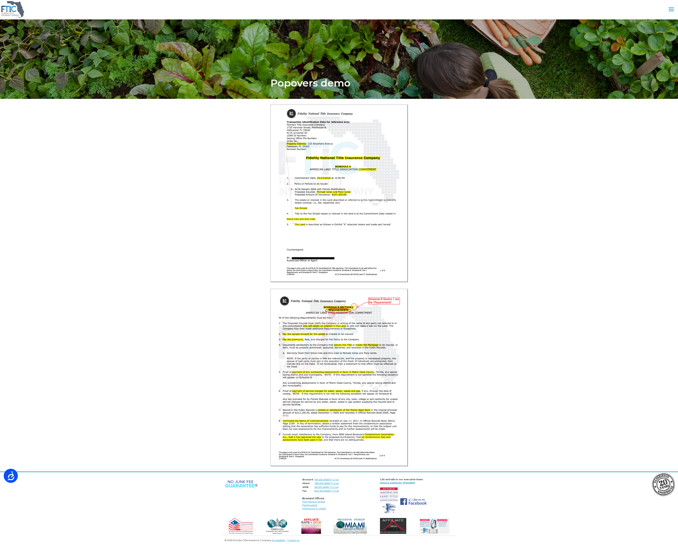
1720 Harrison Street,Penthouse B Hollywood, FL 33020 (314, 505)
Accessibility (279, 540)
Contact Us (293, 540)
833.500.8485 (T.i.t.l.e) (326, 491)
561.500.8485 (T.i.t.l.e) (326, 487)
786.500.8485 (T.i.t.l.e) (326, 483)
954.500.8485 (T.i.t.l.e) (326, 479)
